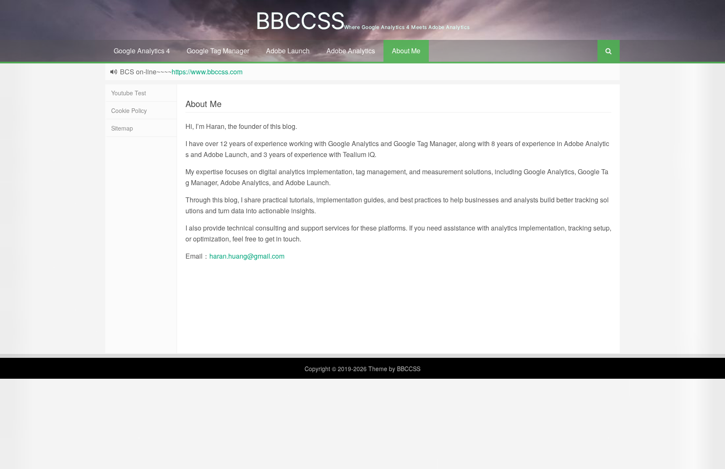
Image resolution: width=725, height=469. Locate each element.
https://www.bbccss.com (207, 71)
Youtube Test (128, 93)
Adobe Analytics (350, 50)
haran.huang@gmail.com (246, 256)
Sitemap (122, 128)
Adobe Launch (288, 50)
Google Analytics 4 (142, 50)
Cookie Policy (129, 110)
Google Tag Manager (218, 50)
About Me (406, 50)
